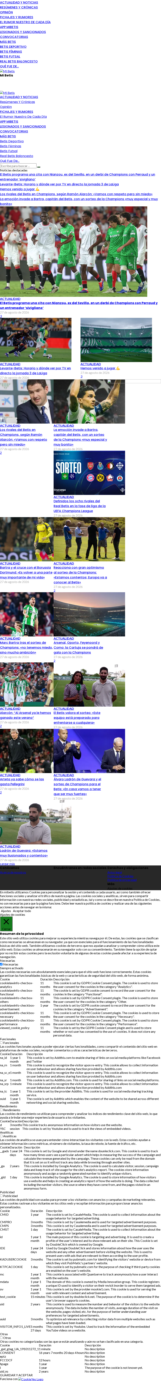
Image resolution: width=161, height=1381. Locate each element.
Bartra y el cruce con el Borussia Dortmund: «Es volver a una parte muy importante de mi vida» (26, 572)
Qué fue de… (9, 66)
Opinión (6, 12)
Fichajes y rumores (16, 17)
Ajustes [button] (6, 911)
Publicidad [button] (7, 1192)
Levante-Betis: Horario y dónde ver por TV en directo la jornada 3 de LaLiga (59, 184)
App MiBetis (9, 27)
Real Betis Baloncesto (19, 61)
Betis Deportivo (13, 46)
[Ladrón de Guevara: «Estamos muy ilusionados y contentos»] (35, 822)
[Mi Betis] (7, 71)
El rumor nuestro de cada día (25, 22)
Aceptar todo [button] (22, 911)
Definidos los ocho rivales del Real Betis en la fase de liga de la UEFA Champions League (80, 506)
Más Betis (8, 42)
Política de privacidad (122, 880)
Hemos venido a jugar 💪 (19, 189)
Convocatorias (14, 37)
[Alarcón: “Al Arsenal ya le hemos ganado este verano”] (35, 684)
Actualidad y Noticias (19, 2)
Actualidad (10, 299)
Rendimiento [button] (8, 1106)
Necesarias (10, 964)
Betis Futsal (10, 56)
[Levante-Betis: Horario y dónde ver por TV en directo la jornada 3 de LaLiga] (35, 339)
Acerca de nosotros (13, 872)
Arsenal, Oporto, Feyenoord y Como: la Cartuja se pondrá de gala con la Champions (78, 647)
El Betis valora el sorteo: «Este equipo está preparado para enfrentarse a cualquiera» (77, 718)
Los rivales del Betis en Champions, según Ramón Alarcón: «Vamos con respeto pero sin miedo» (76, 194)
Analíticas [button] (6, 1132)
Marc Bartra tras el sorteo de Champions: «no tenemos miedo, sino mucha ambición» (26, 647)
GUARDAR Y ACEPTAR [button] (16, 1375)
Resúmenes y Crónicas (19, 7)
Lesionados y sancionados (23, 32)
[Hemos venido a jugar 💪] (116, 339)
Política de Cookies (120, 876)
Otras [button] (4, 1334)
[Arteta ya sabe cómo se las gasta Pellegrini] (35, 750)
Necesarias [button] (7, 960)
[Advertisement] (46, 84)
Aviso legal (114, 872)
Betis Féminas (11, 51)
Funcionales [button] (8, 1039)
